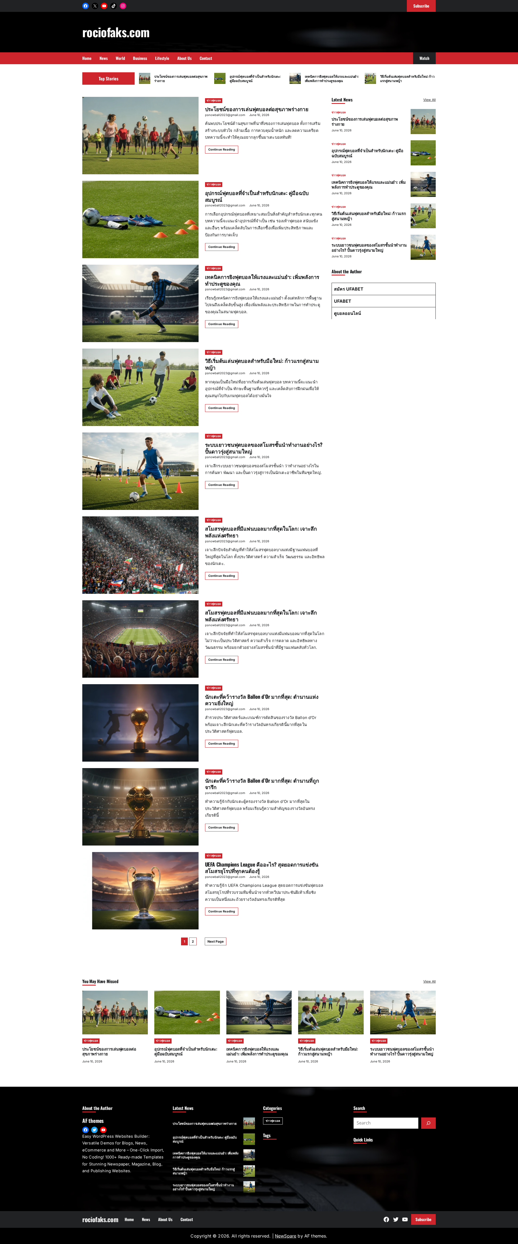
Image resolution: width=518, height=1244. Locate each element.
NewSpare (285, 1236)
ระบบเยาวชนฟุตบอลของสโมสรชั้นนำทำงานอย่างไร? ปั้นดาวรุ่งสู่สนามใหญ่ (263, 448)
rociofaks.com (115, 32)
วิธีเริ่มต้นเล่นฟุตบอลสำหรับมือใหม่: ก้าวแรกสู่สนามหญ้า (407, 78)
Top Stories (108, 78)
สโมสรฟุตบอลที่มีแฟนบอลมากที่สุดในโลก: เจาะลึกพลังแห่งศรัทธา (261, 531)
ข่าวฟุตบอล (214, 100)
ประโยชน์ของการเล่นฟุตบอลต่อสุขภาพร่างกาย (181, 78)
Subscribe (423, 1219)
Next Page (215, 941)
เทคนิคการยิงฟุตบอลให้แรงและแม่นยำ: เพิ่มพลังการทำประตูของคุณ (332, 78)
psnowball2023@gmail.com (225, 115)
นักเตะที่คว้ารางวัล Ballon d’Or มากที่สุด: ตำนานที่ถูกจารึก (262, 783)
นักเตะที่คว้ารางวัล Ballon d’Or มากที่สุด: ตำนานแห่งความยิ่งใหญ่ (261, 700)
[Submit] (428, 1123)
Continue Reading (221, 149)
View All (429, 100)
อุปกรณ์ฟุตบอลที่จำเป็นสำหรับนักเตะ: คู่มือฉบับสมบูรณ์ (255, 78)
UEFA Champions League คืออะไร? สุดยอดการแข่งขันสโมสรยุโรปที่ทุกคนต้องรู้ (261, 867)
